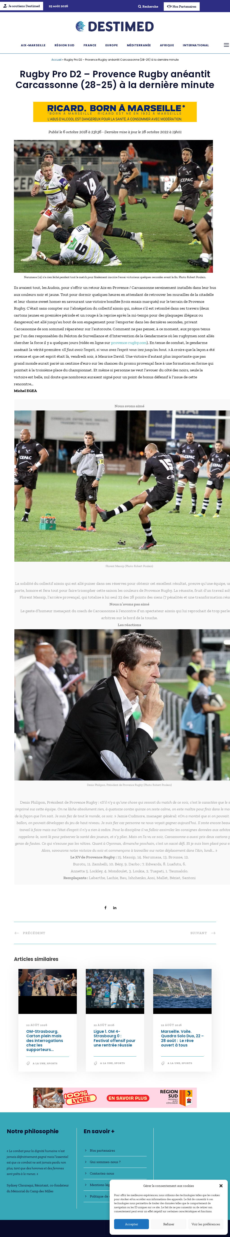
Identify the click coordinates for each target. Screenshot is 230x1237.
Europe (111, 45)
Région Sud (65, 45)
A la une (39, 1063)
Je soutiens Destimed (24, 6)
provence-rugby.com (129, 342)
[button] (221, 1186)
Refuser (168, 1224)
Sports (52, 1063)
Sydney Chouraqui (20, 1185)
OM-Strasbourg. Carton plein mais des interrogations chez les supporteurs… (44, 1041)
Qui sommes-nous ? (105, 1162)
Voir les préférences (206, 1224)
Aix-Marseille (33, 45)
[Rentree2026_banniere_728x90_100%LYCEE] (115, 111)
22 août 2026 (36, 1025)
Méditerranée (139, 45)
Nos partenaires (102, 1150)
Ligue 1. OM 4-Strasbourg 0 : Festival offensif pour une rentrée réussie (114, 1038)
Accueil (56, 60)
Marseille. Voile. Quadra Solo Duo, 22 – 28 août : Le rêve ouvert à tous (182, 1038)
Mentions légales (103, 1185)
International (196, 45)
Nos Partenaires (184, 6)
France (90, 45)
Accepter (131, 1224)
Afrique (167, 45)
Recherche (150, 6)
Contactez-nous (102, 1173)
